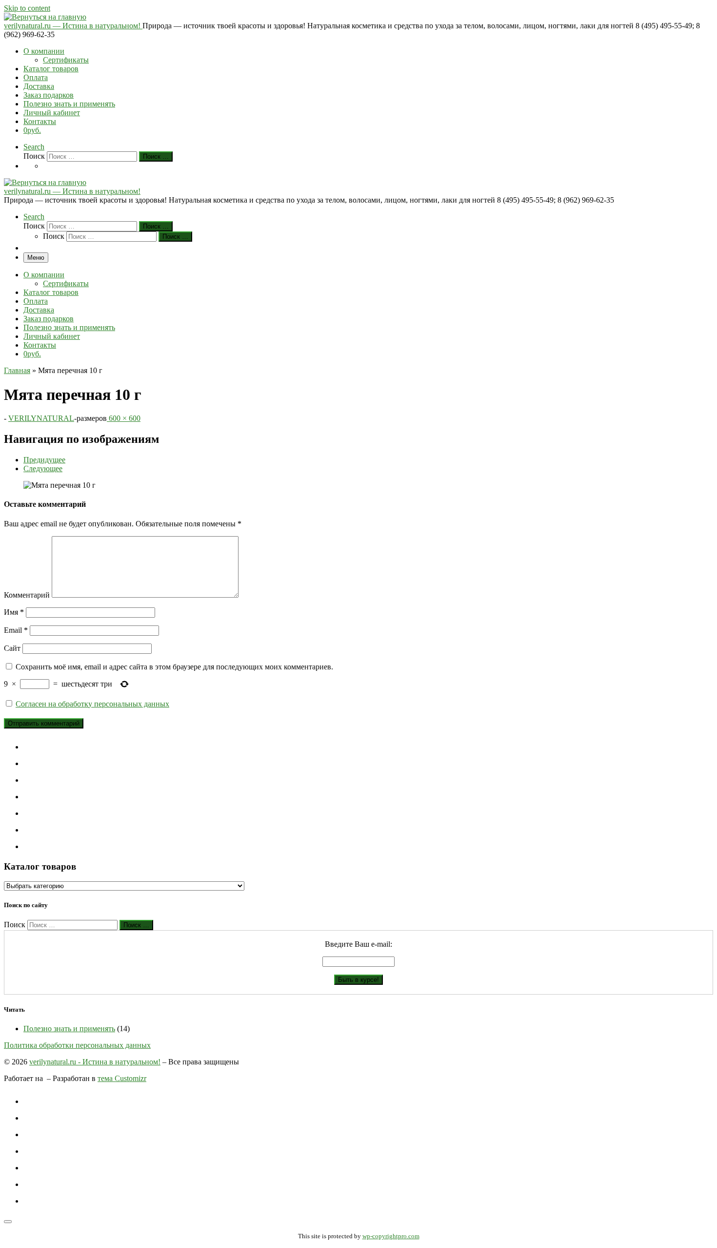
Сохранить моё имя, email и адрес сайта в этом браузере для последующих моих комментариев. (174, 667)
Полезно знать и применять (69, 1028)
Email (16, 630)
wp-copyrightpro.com (390, 1236)
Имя (14, 612)
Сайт (12, 648)
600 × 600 (123, 418)
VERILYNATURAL (41, 418)
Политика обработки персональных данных (77, 1045)
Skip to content (27, 8)
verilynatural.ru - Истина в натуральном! (94, 1062)
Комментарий (27, 595)
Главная (17, 370)
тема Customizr (122, 1078)
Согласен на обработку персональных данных (92, 704)
